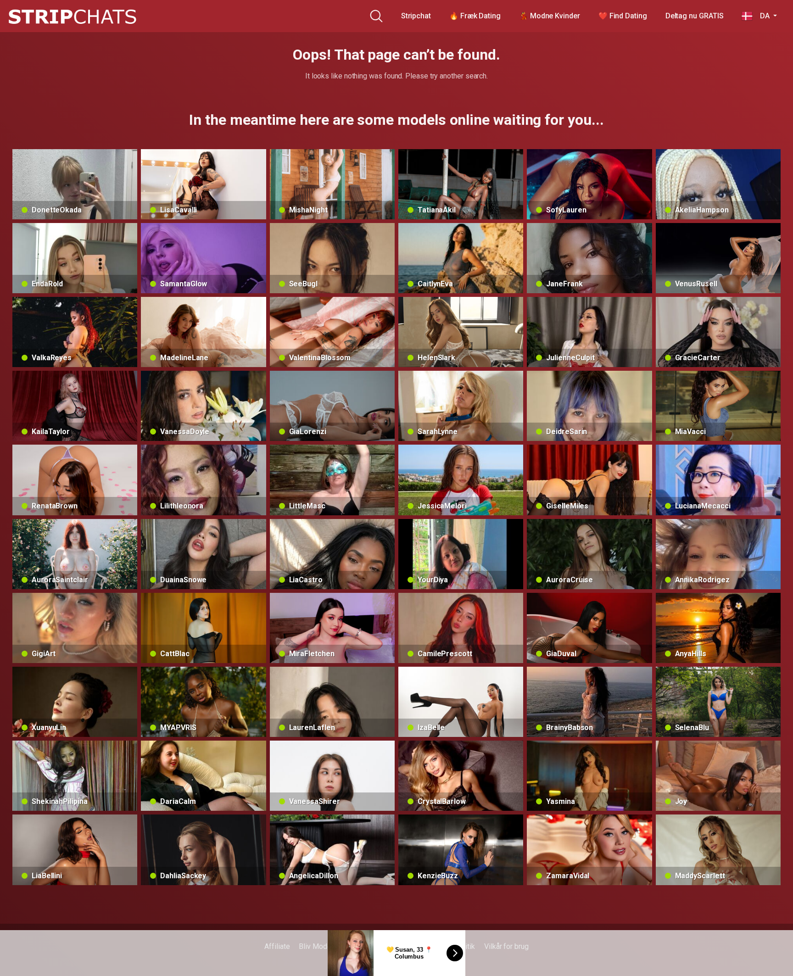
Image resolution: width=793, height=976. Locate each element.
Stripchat (416, 15)
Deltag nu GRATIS (694, 15)
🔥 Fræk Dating (475, 15)
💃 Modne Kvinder (549, 15)
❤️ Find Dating (622, 15)
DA (762, 15)
